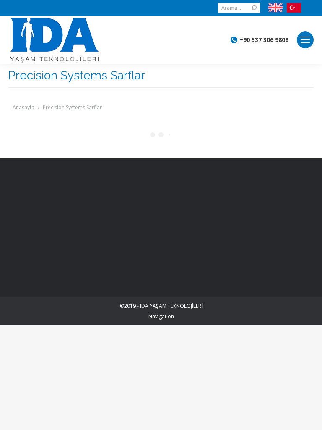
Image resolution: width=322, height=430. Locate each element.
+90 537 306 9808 (263, 40)
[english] (275, 7)
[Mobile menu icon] (305, 39)
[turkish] (292, 8)
